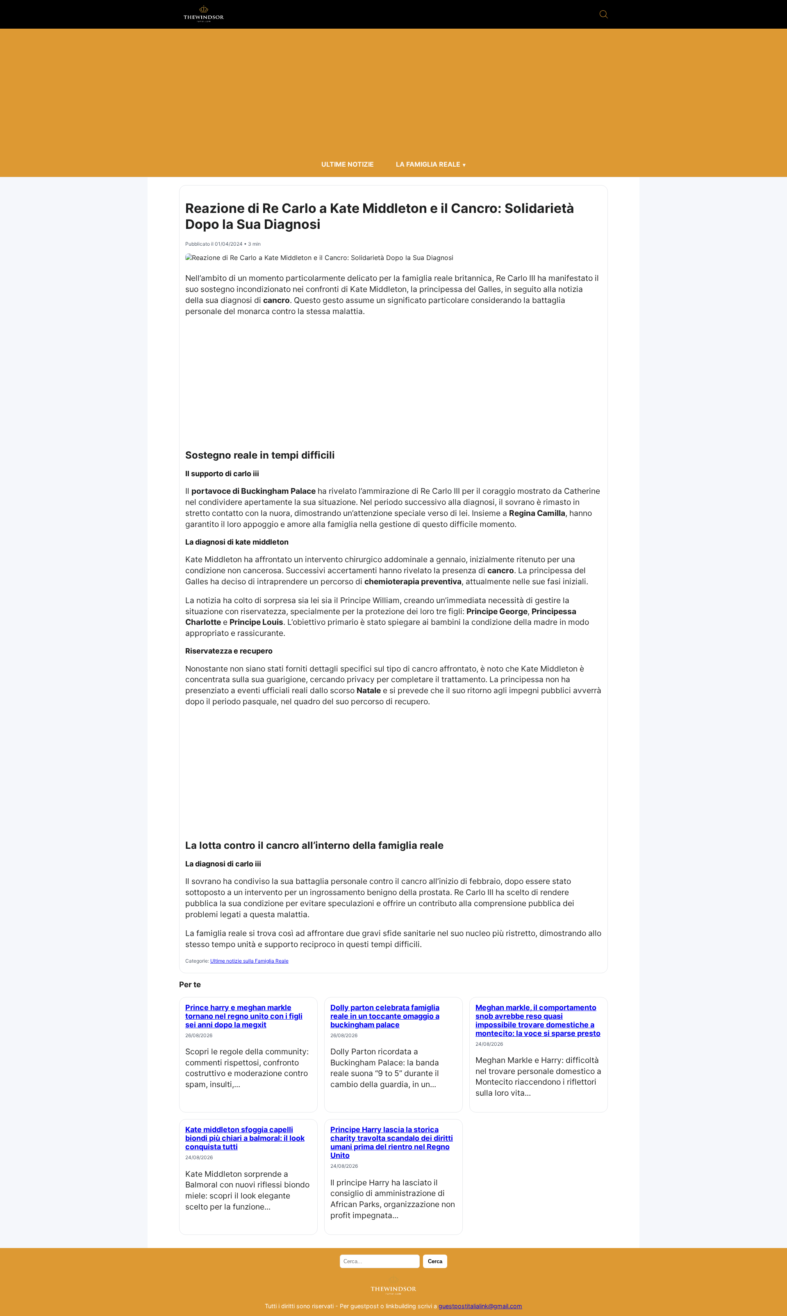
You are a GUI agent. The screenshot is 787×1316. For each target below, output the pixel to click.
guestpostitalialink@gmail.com (480, 1305)
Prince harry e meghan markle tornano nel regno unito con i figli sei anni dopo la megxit (244, 1016)
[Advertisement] (393, 94)
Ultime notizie (347, 164)
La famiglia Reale (428, 164)
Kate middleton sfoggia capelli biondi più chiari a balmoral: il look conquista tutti (245, 1138)
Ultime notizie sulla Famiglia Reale (249, 961)
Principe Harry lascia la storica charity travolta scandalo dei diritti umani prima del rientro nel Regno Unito (391, 1142)
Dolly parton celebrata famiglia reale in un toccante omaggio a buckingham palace (384, 1016)
